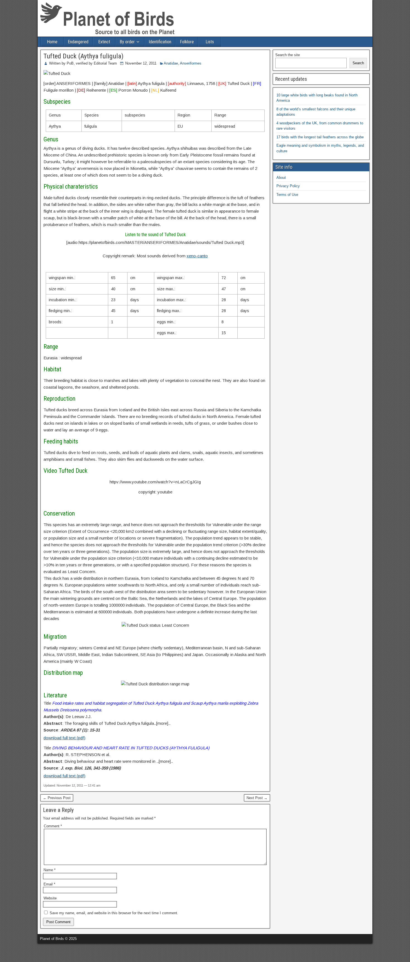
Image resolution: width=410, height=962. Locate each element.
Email (49, 884)
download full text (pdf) (64, 737)
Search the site (287, 55)
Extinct (104, 41)
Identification (160, 41)
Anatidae (171, 63)
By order (127, 41)
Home (52, 41)
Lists (210, 41)
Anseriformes (190, 63)
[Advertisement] (65, 952)
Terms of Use (287, 195)
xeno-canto (197, 255)
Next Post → (257, 798)
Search (358, 63)
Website (50, 898)
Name (50, 870)
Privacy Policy (288, 186)
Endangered (78, 41)
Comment (53, 826)
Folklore (187, 41)
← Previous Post (57, 798)
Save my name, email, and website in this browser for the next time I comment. (114, 913)
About (281, 177)
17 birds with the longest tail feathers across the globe (320, 137)
